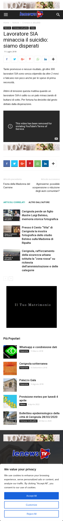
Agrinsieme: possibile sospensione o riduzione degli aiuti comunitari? (46, 187)
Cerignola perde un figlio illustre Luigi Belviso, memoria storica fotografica (40, 215)
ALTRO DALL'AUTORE (39, 202)
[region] (31, 492)
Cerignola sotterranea (33, 363)
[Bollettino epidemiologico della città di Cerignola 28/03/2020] (10, 418)
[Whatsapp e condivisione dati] (10, 352)
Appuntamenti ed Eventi (10, 235)
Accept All (31, 495)
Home (6, 22)
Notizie (15, 22)
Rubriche (24, 351)
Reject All (31, 513)
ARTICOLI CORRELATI (14, 202)
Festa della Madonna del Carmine (16, 185)
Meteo (23, 404)
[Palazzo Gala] (10, 385)
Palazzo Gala (27, 380)
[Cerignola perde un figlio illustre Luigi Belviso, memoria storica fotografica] (11, 215)
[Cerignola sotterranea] (10, 368)
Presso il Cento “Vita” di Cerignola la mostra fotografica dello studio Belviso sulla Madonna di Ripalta (37, 235)
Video (33, 28)
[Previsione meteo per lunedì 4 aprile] (10, 401)
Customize (31, 504)
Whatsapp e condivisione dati (38, 347)
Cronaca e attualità (31, 22)
